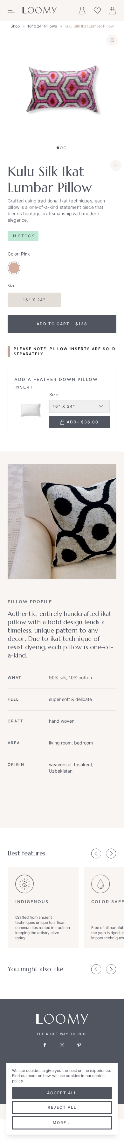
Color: (19, 253)
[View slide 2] (61, 147)
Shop (15, 26)
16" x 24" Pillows (42, 26)
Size (54, 394)
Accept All (62, 1092)
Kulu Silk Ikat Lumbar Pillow (89, 26)
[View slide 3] (65, 147)
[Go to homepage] (39, 10)
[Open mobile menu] (11, 10)
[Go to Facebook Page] (45, 1045)
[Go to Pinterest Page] (79, 1045)
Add (83, 422)
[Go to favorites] (97, 10)
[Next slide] (111, 853)
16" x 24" (34, 299)
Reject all (62, 1107)
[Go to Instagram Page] (62, 1045)
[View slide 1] (58, 147)
